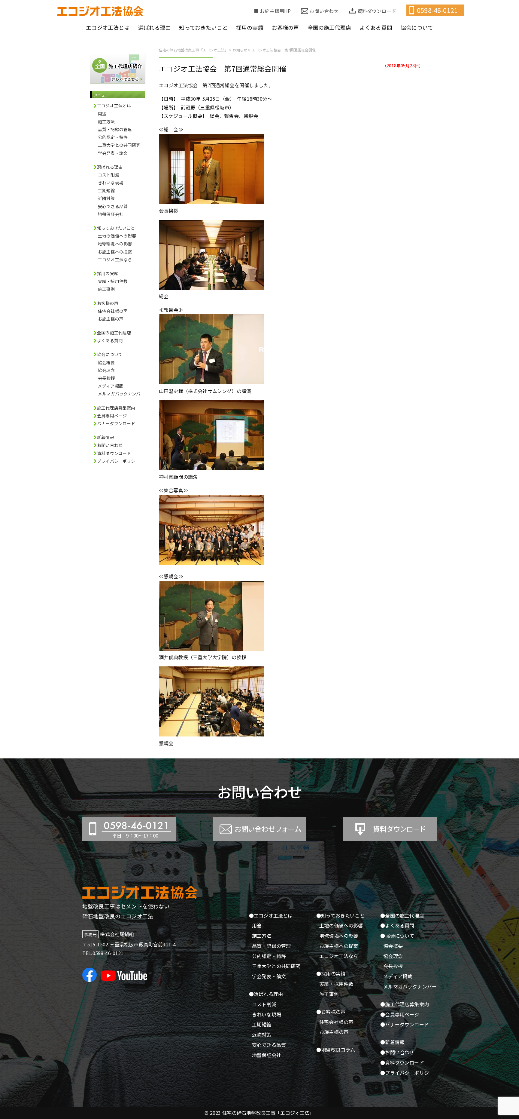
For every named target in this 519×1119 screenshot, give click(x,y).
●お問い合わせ (397, 1052)
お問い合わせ (323, 10)
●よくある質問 (397, 925)
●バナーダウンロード (404, 1024)
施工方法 (106, 121)
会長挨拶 (106, 378)
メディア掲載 (110, 386)
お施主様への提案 (115, 252)
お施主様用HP (275, 10)
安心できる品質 (113, 206)
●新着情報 (392, 1042)
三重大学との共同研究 (119, 145)
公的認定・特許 (113, 137)
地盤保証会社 (110, 214)
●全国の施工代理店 (402, 915)
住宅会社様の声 (113, 311)
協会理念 (106, 370)
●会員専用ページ (399, 1014)
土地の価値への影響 (117, 236)
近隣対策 (106, 198)
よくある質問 (110, 340)
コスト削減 (108, 175)
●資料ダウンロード (402, 1062)
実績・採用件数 (113, 281)
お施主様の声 (110, 319)
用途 (102, 114)
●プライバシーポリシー (407, 1072)
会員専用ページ (112, 416)
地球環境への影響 (115, 244)
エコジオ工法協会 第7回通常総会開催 (222, 68)
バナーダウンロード (116, 423)
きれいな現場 (110, 183)
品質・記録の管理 (115, 129)
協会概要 (106, 362)
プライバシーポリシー (118, 461)
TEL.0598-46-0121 (103, 953)
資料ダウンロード (376, 10)
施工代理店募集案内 (116, 408)
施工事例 (106, 289)
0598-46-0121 (437, 10)
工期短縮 (106, 190)
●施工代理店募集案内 (404, 1004)
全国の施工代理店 (114, 333)
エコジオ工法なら (115, 260)
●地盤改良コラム (335, 1049)
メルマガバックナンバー (121, 394)
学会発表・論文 (113, 153)
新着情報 (105, 437)
